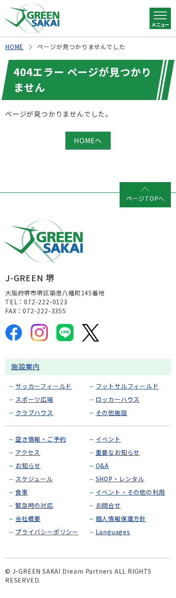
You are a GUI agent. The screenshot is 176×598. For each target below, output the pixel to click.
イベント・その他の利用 (130, 492)
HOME (14, 46)
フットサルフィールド (127, 386)
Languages (113, 531)
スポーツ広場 (34, 399)
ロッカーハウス (118, 399)
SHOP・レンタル (120, 478)
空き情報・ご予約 (40, 439)
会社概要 (28, 518)
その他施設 (111, 412)
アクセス (27, 452)
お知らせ (28, 465)
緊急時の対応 (34, 505)
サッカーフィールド (43, 386)
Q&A (102, 465)
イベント (108, 439)
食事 (21, 492)
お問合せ (108, 505)
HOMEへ (88, 140)
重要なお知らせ (118, 452)
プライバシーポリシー (47, 531)
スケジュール (34, 478)
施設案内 (25, 366)
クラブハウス (34, 412)
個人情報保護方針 (121, 518)
